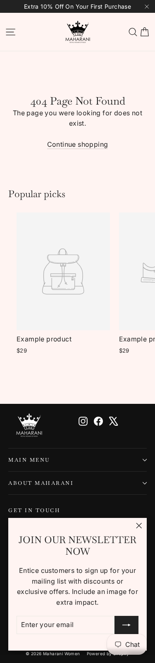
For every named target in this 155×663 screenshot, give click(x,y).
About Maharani (41, 483)
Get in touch (34, 510)
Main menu (29, 459)
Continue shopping (77, 144)
